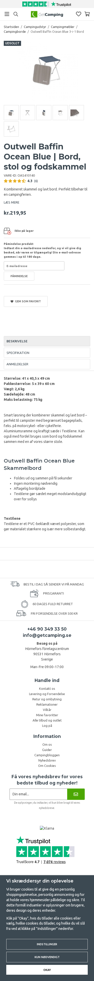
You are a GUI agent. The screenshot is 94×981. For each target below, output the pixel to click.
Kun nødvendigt (47, 957)
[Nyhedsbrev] (75, 794)
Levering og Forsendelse (47, 694)
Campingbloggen (47, 755)
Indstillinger (47, 944)
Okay (47, 969)
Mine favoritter (47, 715)
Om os (47, 744)
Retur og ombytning (47, 699)
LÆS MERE (11, 202)
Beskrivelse (17, 341)
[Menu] (7, 14)
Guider (47, 749)
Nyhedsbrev (47, 760)
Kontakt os (47, 688)
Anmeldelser (17, 364)
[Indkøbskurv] (87, 14)
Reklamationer (47, 704)
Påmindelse (19, 276)
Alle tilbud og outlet (47, 720)
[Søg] (15, 14)
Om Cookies (47, 765)
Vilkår (47, 709)
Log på (47, 725)
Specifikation (18, 352)
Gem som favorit (27, 301)
